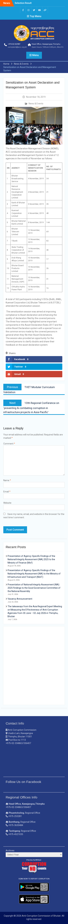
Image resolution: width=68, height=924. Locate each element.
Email (6, 491)
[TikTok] (45, 10)
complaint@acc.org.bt (17, 47)
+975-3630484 (15, 825)
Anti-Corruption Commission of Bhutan (41, 916)
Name (7, 480)
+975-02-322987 (14, 44)
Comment (9, 443)
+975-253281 (15, 816)
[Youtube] (39, 10)
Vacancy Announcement (20, 599)
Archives (10, 850)
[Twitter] (34, 10)
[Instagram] (28, 10)
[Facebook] (23, 10)
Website (7, 503)
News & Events (36, 103)
